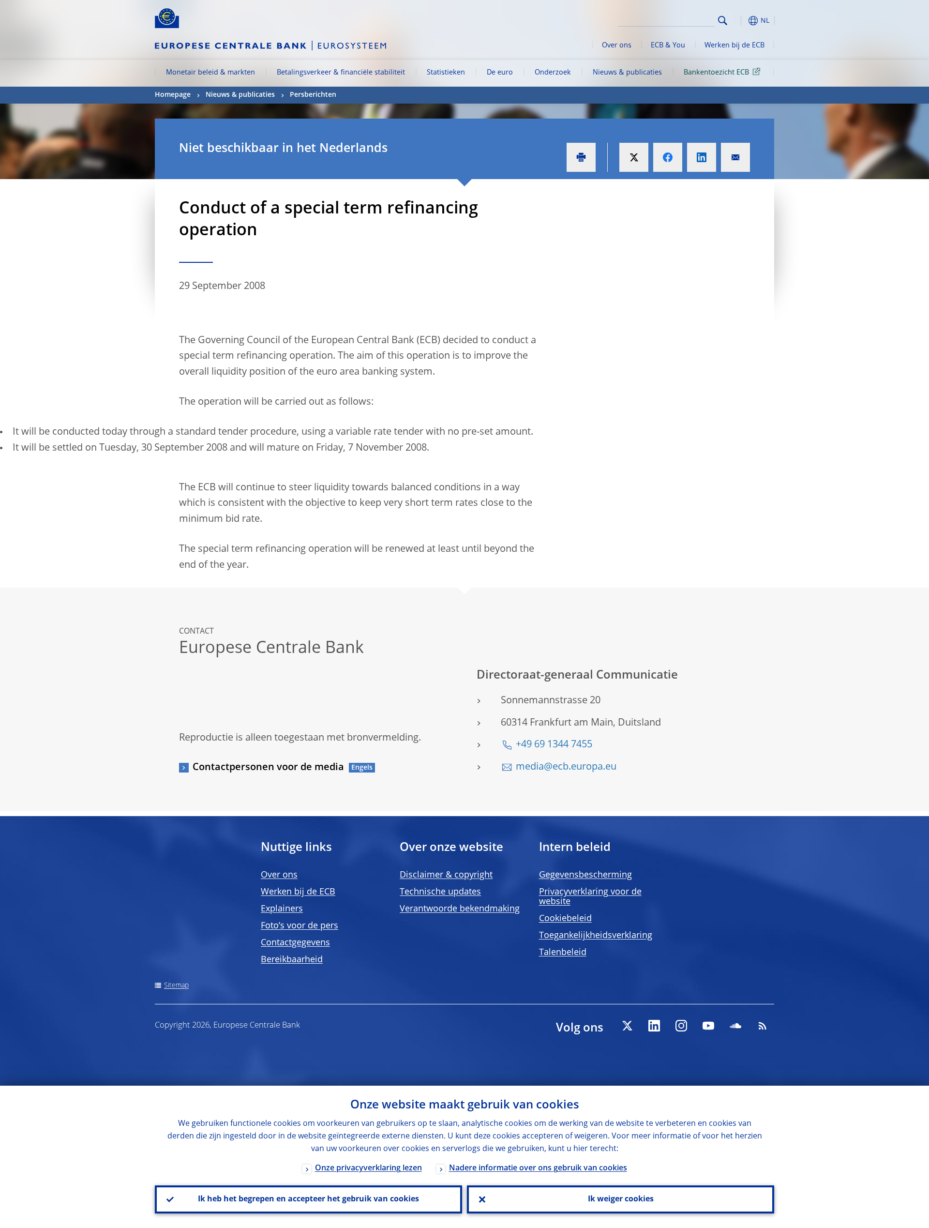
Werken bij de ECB (734, 45)
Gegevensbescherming (585, 875)
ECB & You (668, 45)
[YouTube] (708, 1025)
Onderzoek (553, 72)
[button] (740, 21)
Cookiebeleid (565, 918)
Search (723, 20)
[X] (627, 1025)
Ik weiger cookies (621, 1199)
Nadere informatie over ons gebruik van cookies (538, 1168)
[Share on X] (633, 157)
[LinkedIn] (654, 1025)
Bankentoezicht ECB (716, 72)
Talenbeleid (562, 952)
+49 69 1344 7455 (554, 745)
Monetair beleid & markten (210, 72)
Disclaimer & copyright (446, 875)
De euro (500, 72)
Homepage (173, 94)
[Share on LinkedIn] (701, 157)
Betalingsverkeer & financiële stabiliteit (341, 72)
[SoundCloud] (735, 1025)
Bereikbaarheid (292, 959)
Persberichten (313, 94)
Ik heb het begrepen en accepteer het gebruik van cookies (308, 1199)
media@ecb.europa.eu (566, 767)
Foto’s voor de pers (299, 926)
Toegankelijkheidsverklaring (595, 935)
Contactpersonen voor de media (268, 768)
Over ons (616, 45)
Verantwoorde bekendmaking (460, 909)
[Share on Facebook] (667, 157)
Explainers (282, 909)
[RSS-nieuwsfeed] (762, 1025)
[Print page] (581, 157)
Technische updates (440, 892)
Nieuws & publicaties (627, 72)
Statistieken (446, 72)
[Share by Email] (735, 157)
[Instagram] (681, 1025)
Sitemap (176, 985)
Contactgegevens (295, 943)
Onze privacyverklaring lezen (368, 1168)
